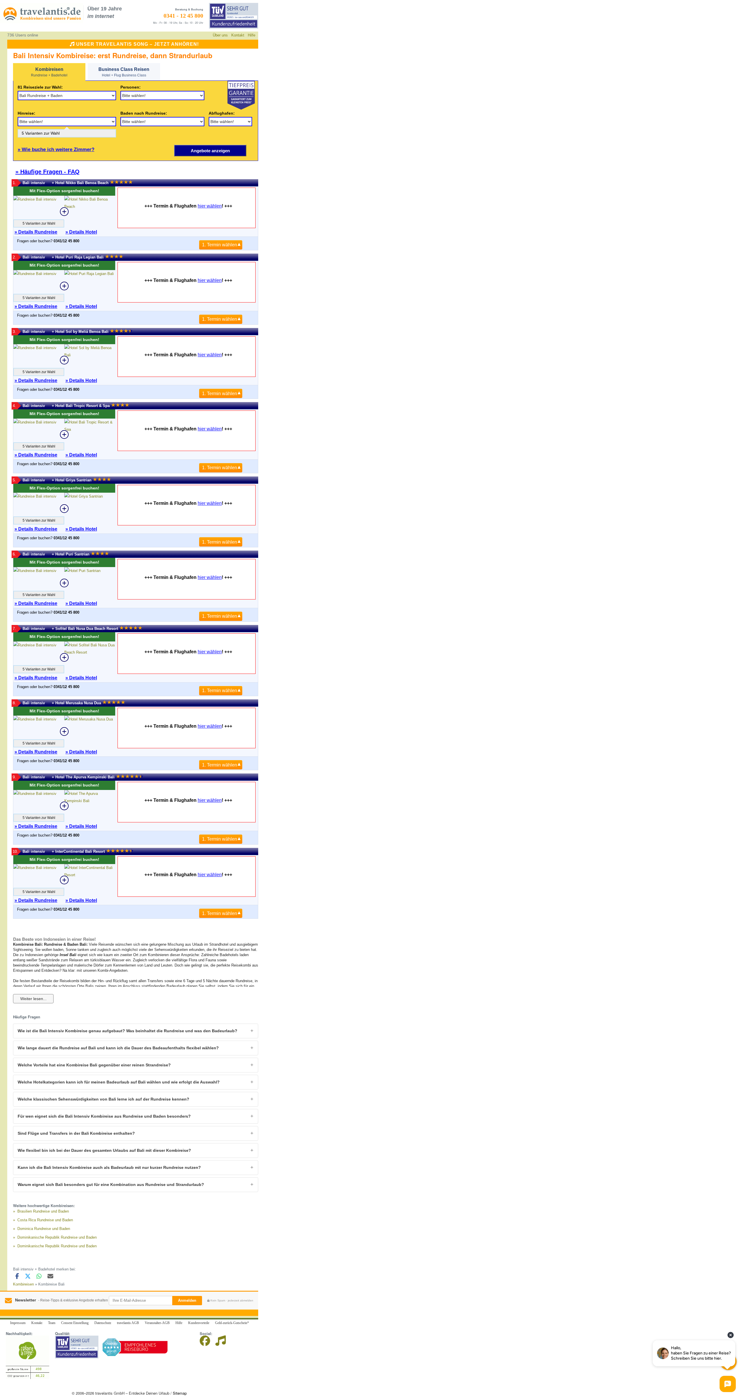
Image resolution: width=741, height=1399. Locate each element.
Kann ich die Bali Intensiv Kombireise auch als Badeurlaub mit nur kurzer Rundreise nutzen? (109, 1167)
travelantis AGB (128, 1323)
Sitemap (180, 1393)
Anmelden (187, 1300)
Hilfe (251, 35)
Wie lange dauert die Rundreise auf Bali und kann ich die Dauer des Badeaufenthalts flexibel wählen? (118, 1048)
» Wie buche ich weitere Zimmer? (56, 149)
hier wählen (210, 205)
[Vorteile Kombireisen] (241, 95)
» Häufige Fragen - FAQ (47, 171)
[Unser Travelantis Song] (220, 1343)
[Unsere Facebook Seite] (207, 1343)
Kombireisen (23, 1284)
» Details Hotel (81, 232)
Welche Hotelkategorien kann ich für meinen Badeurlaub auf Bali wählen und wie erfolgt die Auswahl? (119, 1082)
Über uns (220, 35)
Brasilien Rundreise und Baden (43, 1211)
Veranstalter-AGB (157, 1323)
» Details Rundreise (35, 232)
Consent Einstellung (75, 1323)
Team (51, 1323)
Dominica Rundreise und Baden (43, 1228)
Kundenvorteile (198, 1323)
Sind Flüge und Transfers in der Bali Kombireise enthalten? (76, 1133)
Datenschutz (102, 1323)
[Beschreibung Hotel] (89, 212)
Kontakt (237, 35)
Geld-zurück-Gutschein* (232, 1323)
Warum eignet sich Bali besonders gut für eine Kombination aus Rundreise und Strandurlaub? (111, 1184)
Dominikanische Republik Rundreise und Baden (57, 1237)
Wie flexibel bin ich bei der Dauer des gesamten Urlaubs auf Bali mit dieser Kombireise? (104, 1150)
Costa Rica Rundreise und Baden (45, 1220)
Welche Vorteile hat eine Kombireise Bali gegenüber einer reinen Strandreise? (94, 1065)
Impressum (17, 1323)
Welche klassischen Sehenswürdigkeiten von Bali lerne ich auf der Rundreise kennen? (103, 1099)
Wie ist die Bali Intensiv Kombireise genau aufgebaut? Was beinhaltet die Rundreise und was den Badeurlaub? (127, 1030)
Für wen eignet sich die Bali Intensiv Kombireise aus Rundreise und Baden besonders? (104, 1116)
